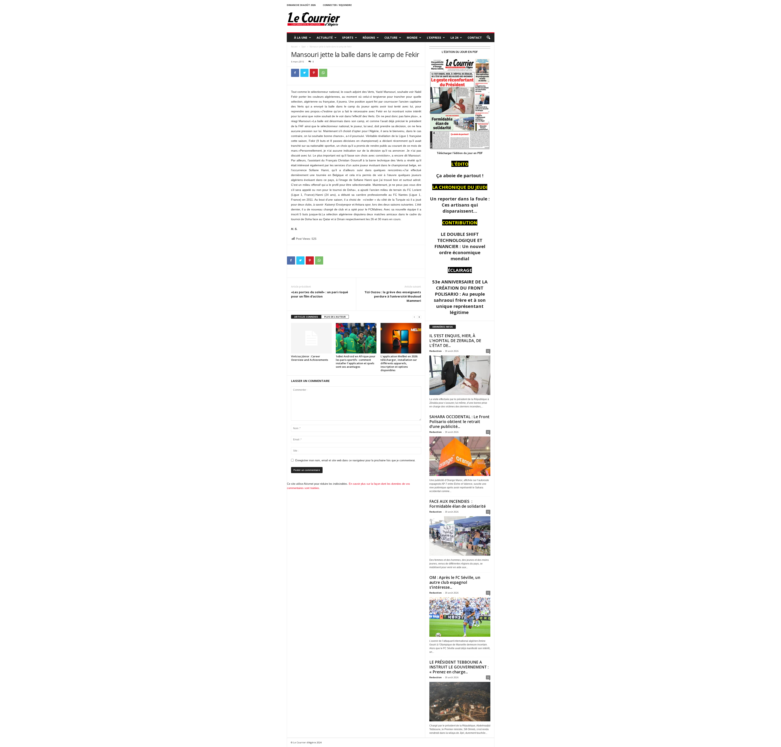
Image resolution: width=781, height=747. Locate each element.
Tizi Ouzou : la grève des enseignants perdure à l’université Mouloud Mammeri (392, 296)
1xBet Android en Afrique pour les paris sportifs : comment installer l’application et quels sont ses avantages (355, 361)
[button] (488, 37)
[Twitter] (304, 73)
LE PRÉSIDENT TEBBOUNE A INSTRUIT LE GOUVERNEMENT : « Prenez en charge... (459, 667)
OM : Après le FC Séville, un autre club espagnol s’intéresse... (454, 582)
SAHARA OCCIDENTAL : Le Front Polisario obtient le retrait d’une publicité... (459, 421)
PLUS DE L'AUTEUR (335, 316)
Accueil (294, 46)
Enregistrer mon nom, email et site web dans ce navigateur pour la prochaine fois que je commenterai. (355, 460)
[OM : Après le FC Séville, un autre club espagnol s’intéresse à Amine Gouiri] (459, 617)
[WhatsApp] (323, 73)
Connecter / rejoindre (337, 5)
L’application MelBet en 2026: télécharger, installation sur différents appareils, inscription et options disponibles (399, 363)
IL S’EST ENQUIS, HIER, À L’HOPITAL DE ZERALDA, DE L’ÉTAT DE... (455, 340)
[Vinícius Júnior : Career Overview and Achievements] (311, 338)
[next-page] (419, 317)
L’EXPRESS (434, 37)
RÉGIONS (369, 37)
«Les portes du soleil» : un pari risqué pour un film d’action (319, 294)
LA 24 (454, 37)
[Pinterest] (314, 73)
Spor (303, 46)
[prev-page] (414, 317)
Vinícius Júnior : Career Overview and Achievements (309, 358)
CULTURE (390, 37)
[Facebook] (295, 73)
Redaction (435, 350)
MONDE (412, 37)
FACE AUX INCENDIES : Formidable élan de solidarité (457, 504)
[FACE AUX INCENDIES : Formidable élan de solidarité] (459, 536)
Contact (475, 37)
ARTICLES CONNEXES (306, 316)
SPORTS (347, 37)
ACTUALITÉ (325, 37)
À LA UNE (300, 37)
